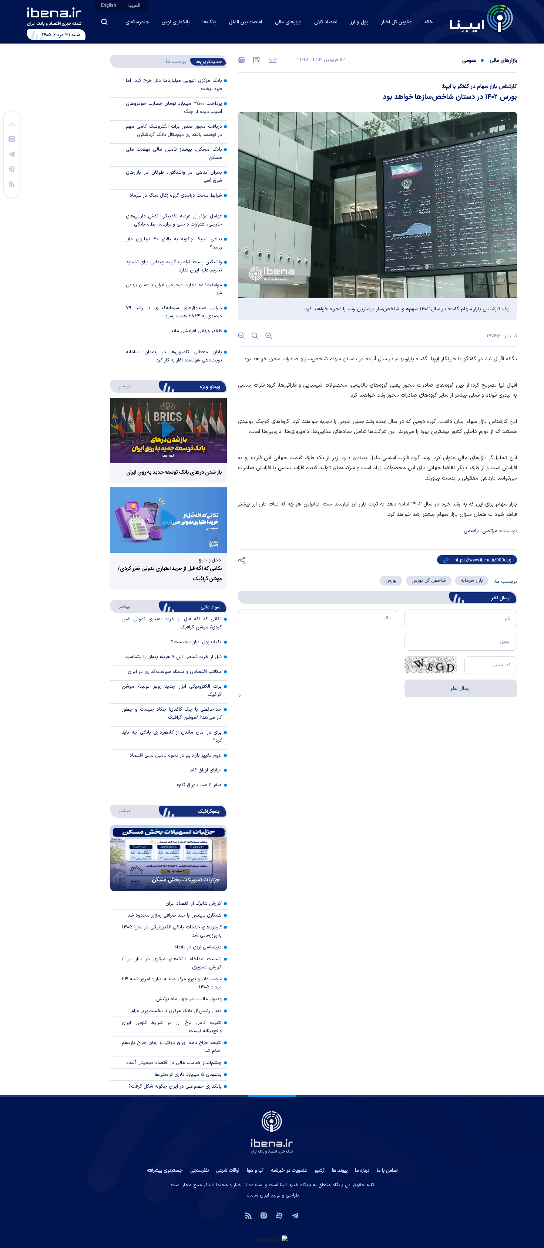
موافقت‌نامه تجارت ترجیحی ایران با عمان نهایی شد (174, 289)
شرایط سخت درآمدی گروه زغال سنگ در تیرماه (176, 195)
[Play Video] (168, 430)
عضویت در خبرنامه (289, 1170)
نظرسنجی (199, 1170)
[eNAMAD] (272, 1239)
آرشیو (320, 1170)
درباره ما (362, 1170)
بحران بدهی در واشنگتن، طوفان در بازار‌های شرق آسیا (174, 176)
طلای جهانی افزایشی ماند (196, 331)
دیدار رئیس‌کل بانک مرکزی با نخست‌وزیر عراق (176, 1011)
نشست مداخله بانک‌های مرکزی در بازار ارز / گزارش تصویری (172, 963)
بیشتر (120, 386)
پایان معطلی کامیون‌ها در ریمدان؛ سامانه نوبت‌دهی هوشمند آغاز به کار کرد (174, 356)
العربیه (134, 5)
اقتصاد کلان (326, 22)
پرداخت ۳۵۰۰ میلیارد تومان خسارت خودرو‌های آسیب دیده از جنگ (174, 108)
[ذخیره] (256, 60)
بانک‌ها (209, 22)
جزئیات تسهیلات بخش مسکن (185, 880)
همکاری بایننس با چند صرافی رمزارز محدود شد (175, 915)
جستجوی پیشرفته (165, 1170)
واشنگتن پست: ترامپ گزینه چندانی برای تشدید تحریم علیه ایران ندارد (174, 266)
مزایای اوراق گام (206, 770)
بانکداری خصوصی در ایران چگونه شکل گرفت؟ (175, 1086)
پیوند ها (339, 1170)
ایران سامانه (257, 1195)
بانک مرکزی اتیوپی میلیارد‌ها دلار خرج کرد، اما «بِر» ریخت (174, 85)
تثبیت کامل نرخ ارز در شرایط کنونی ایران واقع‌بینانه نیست (172, 1027)
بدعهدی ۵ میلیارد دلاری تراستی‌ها (188, 1074)
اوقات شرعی (227, 1170)
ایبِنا (435, 359)
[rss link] (11, 183)
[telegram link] (12, 154)
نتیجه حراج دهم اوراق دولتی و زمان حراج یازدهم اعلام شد (172, 1047)
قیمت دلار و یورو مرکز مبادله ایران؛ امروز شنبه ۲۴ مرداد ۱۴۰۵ (172, 983)
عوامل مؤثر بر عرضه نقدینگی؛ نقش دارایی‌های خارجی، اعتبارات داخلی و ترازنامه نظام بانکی (174, 220)
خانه (428, 22)
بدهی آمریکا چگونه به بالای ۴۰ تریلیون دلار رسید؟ (174, 243)
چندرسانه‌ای (137, 22)
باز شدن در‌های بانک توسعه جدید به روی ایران (174, 472)
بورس (391, 580)
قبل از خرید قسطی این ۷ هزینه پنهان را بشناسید (173, 657)
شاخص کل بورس (429, 580)
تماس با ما (387, 1170)
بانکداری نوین (175, 22)
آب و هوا (255, 1170)
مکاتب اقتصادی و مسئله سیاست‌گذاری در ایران (175, 671)
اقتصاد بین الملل (245, 22)
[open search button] (104, 21)
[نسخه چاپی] (241, 60)
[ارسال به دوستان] (271, 60)
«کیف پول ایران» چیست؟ (196, 642)
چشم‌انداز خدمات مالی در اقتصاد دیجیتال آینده (174, 1063)
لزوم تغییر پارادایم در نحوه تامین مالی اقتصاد (176, 755)
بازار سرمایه (472, 580)
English (108, 5)
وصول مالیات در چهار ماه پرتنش (189, 999)
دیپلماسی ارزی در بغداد (198, 947)
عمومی (469, 60)
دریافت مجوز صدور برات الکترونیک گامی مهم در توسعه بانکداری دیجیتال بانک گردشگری (174, 131)
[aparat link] (12, 168)
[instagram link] (12, 138)
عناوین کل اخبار (396, 22)
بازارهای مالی (288, 22)
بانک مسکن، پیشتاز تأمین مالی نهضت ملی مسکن (174, 153)
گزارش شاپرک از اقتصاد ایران (193, 903)
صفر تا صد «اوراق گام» (199, 785)
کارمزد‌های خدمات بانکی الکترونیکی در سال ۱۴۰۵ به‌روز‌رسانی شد (172, 931)
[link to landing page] (481, 18)
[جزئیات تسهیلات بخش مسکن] (168, 858)
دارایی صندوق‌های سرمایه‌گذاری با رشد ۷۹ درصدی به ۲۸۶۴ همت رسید (174, 312)
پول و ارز (359, 22)
